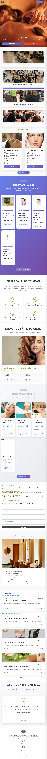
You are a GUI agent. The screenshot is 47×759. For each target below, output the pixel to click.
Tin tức (23, 749)
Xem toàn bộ (22, 172)
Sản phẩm (23, 743)
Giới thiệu (23, 740)
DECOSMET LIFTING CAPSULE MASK (8, 215)
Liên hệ (22, 750)
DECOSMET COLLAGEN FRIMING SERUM (23, 215)
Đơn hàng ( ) (40, 1)
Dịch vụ (22, 741)
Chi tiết (23, 350)
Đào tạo (23, 746)
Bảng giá (23, 744)
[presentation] (2, 710)
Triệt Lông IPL (7, 457)
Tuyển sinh (23, 747)
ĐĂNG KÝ (23, 527)
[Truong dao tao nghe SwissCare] (2, 2)
